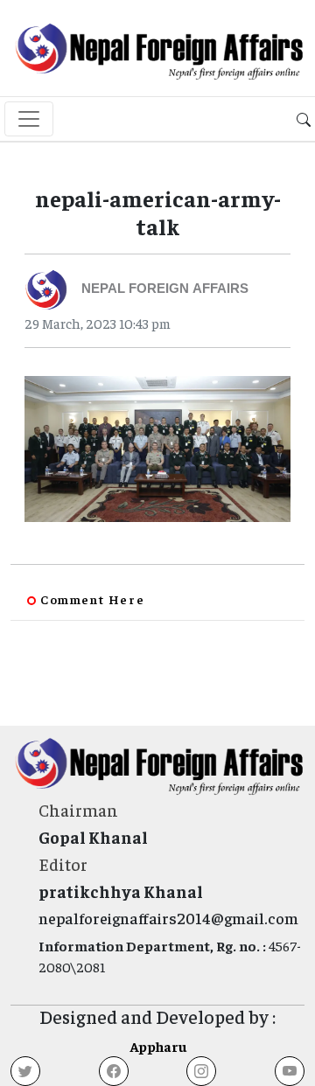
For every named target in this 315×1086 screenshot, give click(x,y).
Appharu (158, 1046)
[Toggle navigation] (28, 118)
